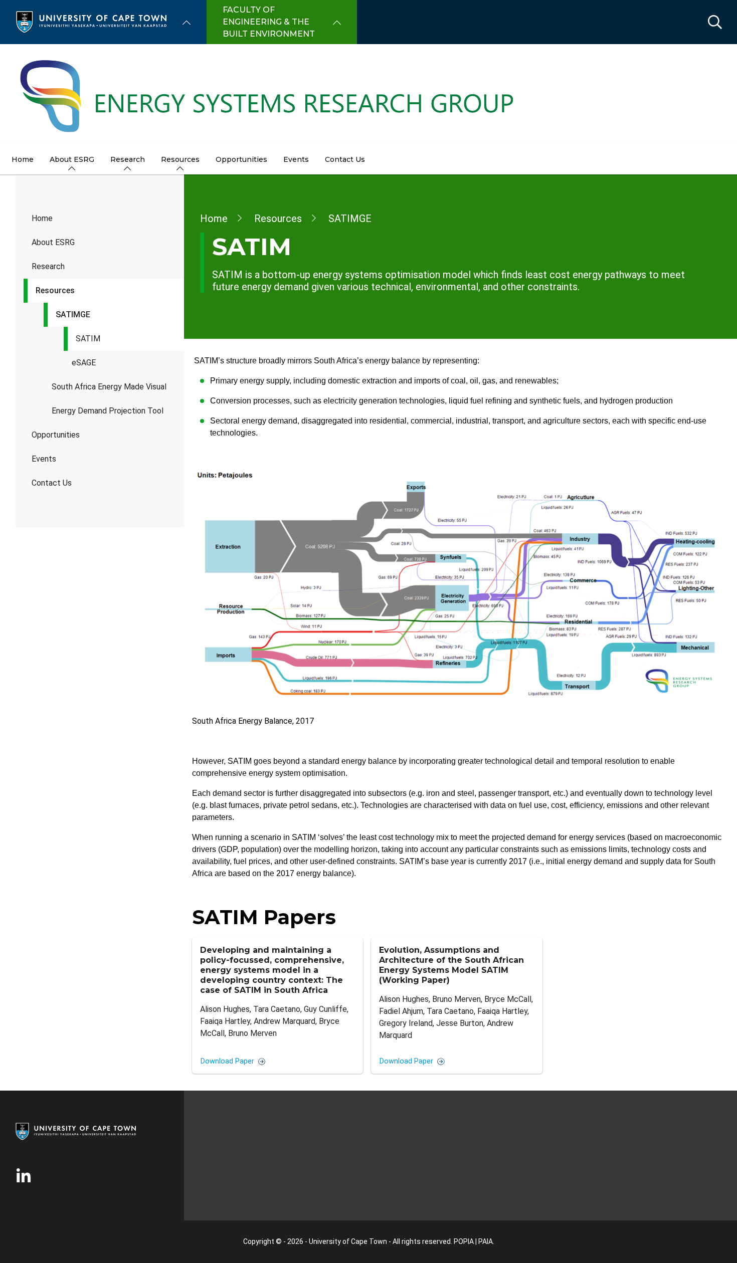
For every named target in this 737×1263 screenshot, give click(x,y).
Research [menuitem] (127, 159)
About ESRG (53, 242)
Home (42, 218)
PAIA (485, 1241)
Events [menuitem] (296, 159)
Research (48, 266)
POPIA (464, 1241)
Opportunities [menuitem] (241, 159)
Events (44, 459)
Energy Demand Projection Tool (107, 410)
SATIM (88, 338)
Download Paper (227, 1062)
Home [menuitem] (23, 159)
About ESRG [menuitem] (72, 159)
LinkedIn (24, 1176)
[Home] (91, 21)
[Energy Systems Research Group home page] (368, 94)
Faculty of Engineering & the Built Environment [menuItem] (269, 22)
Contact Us (52, 483)
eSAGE (84, 362)
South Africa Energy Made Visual (109, 386)
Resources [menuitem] (180, 159)
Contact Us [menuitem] (345, 159)
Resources (55, 290)
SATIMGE (73, 314)
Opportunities (56, 435)
